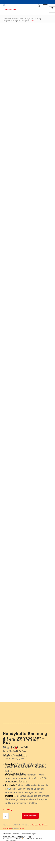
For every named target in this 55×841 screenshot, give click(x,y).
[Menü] (44, 9)
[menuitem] (37, 9)
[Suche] (37, 9)
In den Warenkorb (30, 816)
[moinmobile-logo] (22, 9)
